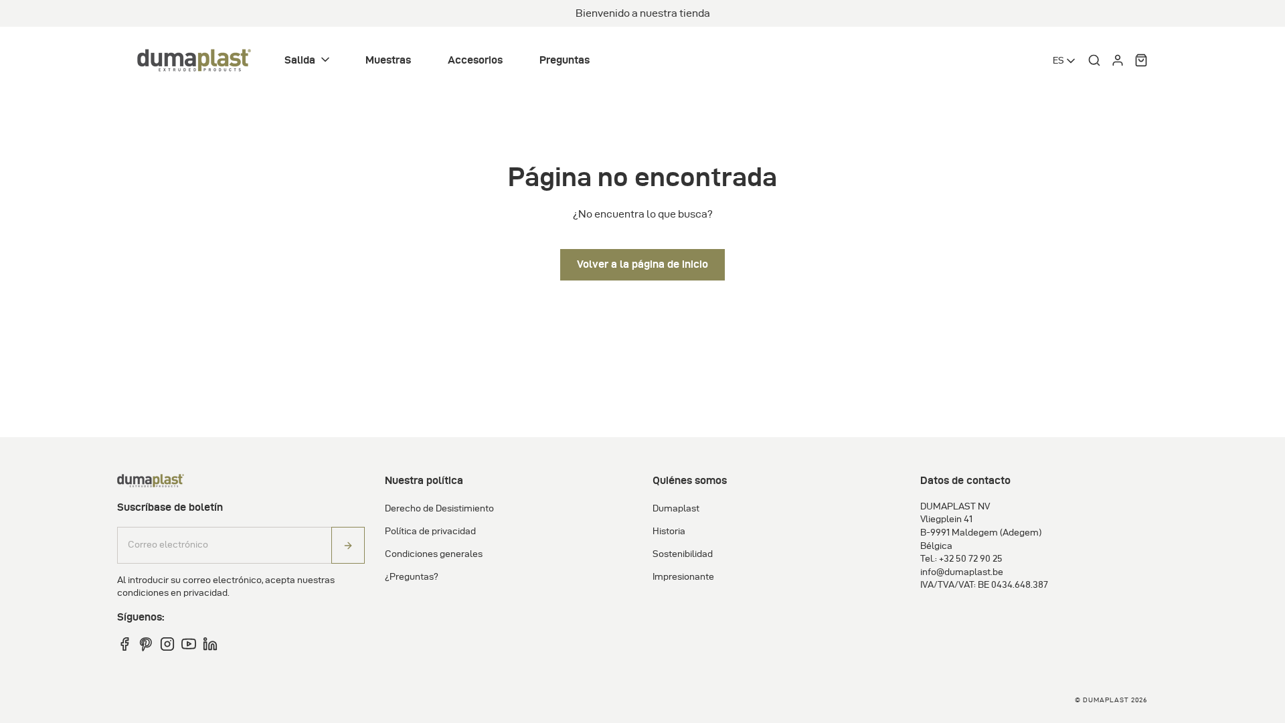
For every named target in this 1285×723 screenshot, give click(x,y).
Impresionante (683, 577)
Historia (669, 531)
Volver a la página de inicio (642, 264)
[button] (308, 61)
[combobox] (1065, 61)
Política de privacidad (430, 531)
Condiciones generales (434, 554)
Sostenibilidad (683, 554)
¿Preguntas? (411, 577)
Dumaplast (676, 508)
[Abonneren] (348, 545)
